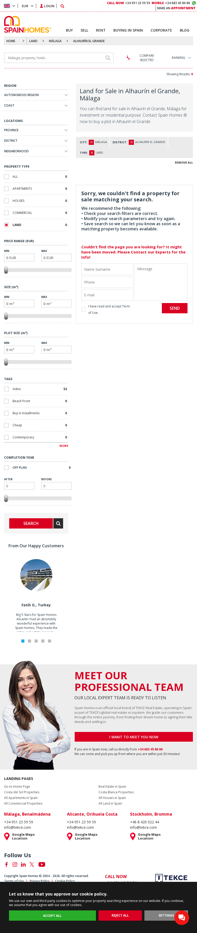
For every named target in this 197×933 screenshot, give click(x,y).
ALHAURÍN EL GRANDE (89, 41)
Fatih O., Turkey (36, 604)
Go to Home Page (17, 787)
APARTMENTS (40, 188)
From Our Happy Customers (36, 546)
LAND (33, 41)
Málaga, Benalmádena (27, 814)
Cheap (40, 425)
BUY (69, 30)
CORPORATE (161, 30)
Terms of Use (14, 881)
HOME (10, 41)
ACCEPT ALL (52, 915)
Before (46, 479)
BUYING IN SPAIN (128, 30)
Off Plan (42, 467)
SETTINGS (166, 915)
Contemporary (40, 437)
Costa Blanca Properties (116, 792)
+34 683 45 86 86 (171, 3)
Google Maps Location (23, 836)
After (8, 479)
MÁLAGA (55, 41)
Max (44, 251)
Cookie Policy (65, 881)
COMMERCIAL (40, 213)
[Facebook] (6, 864)
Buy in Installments (40, 413)
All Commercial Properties (23, 804)
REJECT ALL (120, 915)
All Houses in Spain (112, 798)
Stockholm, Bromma (151, 814)
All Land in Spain (110, 804)
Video (40, 389)
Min (6, 251)
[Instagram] (15, 864)
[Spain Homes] (26, 24)
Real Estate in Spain (112, 787)
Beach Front (40, 401)
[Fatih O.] (36, 590)
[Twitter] (31, 864)
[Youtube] (42, 864)
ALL (40, 176)
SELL (84, 30)
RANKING (178, 57)
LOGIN (49, 6)
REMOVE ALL (184, 162)
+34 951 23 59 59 (128, 3)
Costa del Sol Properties (21, 792)
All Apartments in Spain (21, 798)
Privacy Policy (39, 881)
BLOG (184, 30)
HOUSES (40, 201)
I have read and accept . (109, 309)
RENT (101, 30)
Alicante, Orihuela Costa (92, 814)
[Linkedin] (23, 864)
